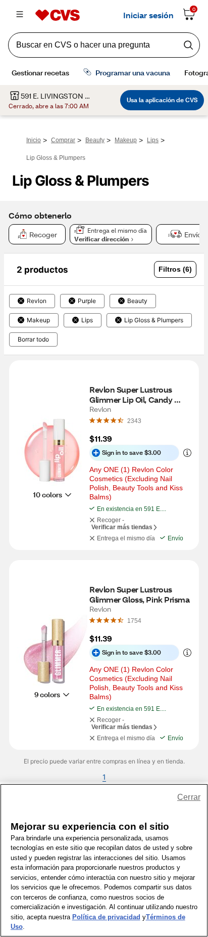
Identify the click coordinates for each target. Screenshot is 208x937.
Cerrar (188, 797)
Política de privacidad (106, 917)
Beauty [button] (137, 301)
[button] (175, 269)
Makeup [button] (38, 320)
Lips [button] (87, 320)
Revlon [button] (36, 301)
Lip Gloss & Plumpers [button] (153, 320)
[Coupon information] (185, 453)
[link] (134, 420)
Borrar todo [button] (33, 339)
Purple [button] (87, 301)
